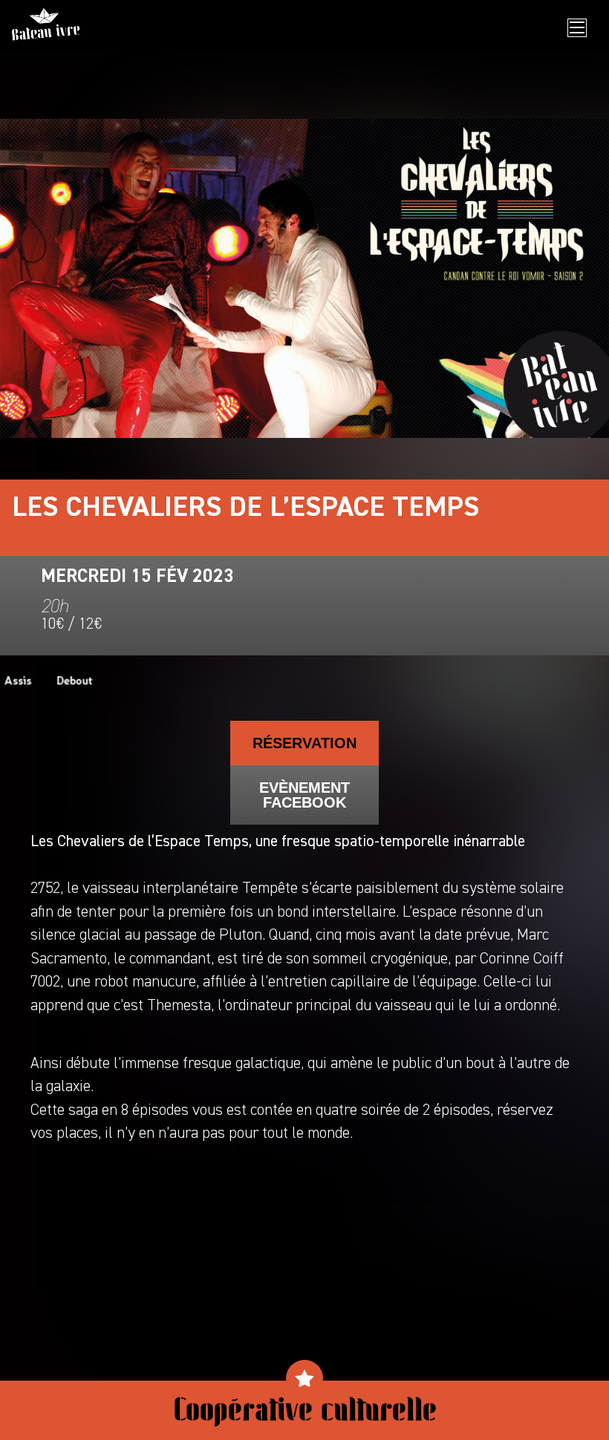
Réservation (304, 743)
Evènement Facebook (304, 795)
